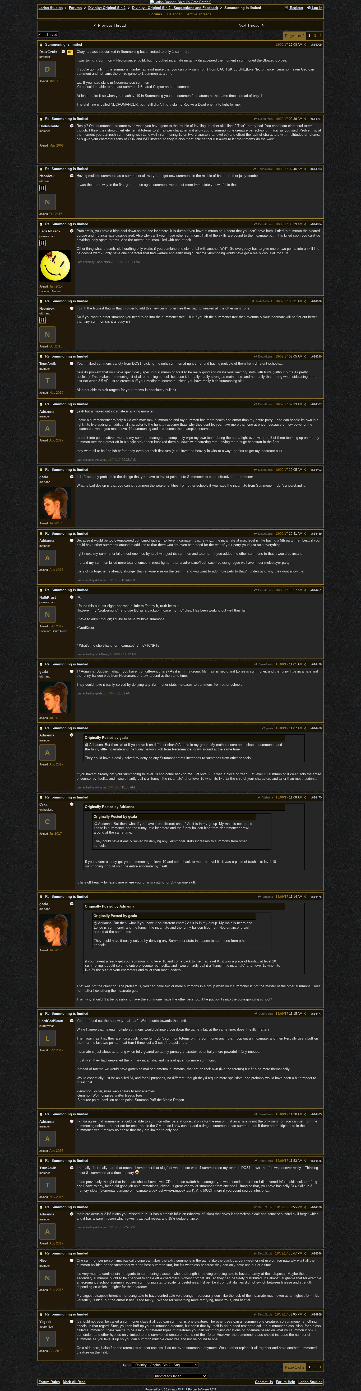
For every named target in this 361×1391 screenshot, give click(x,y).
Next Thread (250, 25)
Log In (316, 8)
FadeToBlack (264, 301)
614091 (317, 118)
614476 (317, 896)
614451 (317, 590)
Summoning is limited (63, 44)
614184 (317, 224)
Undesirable (265, 169)
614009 (317, 44)
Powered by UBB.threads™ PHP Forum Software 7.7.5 (180, 1389)
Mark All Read (74, 1382)
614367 (317, 404)
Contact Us (264, 1382)
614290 (317, 356)
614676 (317, 1207)
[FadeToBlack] (55, 280)
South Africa (59, 631)
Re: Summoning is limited (66, 119)
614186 (317, 301)
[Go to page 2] (320, 36)
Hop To (126, 1365)
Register (296, 8)
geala (269, 728)
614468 (317, 728)
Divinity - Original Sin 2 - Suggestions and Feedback (175, 8)
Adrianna (267, 797)
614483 (317, 1114)
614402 (317, 469)
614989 (317, 1314)
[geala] (55, 517)
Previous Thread (111, 25)
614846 (317, 1253)
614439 (317, 533)
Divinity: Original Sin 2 (107, 8)
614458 (317, 664)
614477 (317, 1013)
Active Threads (199, 14)
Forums (75, 8)
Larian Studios (51, 8)
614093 (317, 169)
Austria (56, 291)
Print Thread (47, 34)
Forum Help (285, 1382)
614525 (317, 1160)
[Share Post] (305, 44)
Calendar (174, 14)
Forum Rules (49, 1382)
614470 (317, 797)
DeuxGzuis (265, 118)
